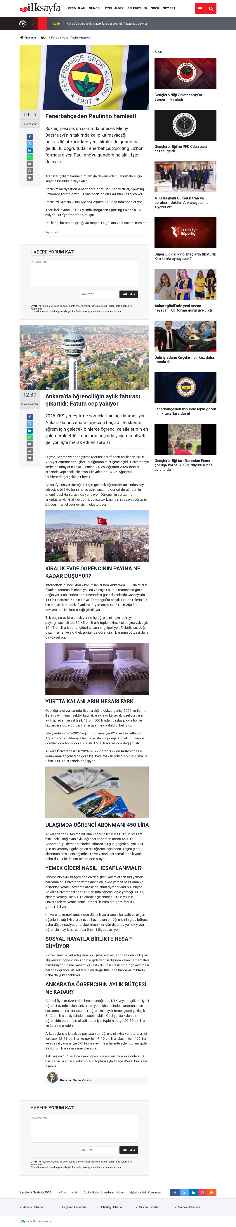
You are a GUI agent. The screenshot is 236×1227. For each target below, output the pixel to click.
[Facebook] (30, 137)
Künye (62, 1192)
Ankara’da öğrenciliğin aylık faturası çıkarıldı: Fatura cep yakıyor (107, 23)
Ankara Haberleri (33, 1207)
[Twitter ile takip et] (184, 1192)
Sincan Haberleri (149, 1207)
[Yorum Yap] (30, 178)
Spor (155, 8)
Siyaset (169, 8)
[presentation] (32, 24)
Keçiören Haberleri (74, 1207)
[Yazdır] (30, 171)
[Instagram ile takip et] (202, 1192)
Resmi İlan (76, 8)
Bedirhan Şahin (70, 1080)
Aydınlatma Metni (114, 1192)
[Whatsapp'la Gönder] (30, 157)
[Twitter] (30, 144)
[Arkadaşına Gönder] (30, 164)
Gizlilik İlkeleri (92, 1192)
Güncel (95, 8)
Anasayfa (30, 37)
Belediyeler (137, 8)
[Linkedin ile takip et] (193, 1192)
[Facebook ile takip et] (175, 1192)
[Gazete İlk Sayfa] (40, 8)
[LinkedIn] (30, 150)
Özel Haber (114, 8)
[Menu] (200, 8)
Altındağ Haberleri (112, 1207)
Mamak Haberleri (189, 1207)
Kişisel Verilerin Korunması (145, 1192)
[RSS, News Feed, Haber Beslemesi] (211, 1192)
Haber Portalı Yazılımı (38, 1221)
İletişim (75, 1192)
